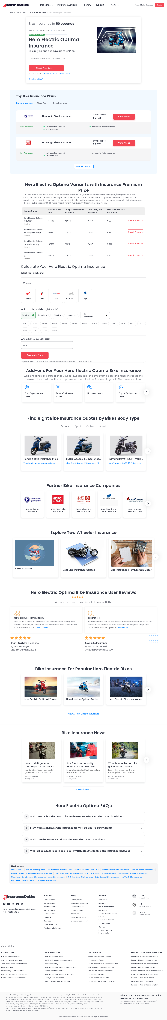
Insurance (45, 5)
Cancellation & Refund (80, 917)
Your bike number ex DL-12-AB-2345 (48, 58)
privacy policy (65, 73)
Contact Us (103, 900)
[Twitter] (21, 904)
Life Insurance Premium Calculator (101, 981)
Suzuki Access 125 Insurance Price (86, 459)
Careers (102, 927)
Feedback (102, 903)
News (114, 5)
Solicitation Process (106, 920)
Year (25, 345)
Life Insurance (49, 910)
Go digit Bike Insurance (46, 880)
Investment (48, 917)
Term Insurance (50, 914)
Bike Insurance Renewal (57, 869)
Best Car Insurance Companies (13, 978)
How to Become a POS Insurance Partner (147, 971)
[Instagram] (13, 904)
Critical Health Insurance (54, 971)
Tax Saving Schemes (52, 928)
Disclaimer (103, 910)
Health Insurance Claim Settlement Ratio (61, 967)
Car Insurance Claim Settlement (14, 974)
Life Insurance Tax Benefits (98, 978)
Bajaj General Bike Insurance (107, 877)
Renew (87, 5)
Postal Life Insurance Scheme (99, 956)
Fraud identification (106, 907)
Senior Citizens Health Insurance (57, 981)
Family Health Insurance (54, 978)
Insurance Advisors (67, 5)
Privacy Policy (76, 900)
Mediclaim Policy (51, 964)
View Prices (124, 116)
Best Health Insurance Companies (58, 960)
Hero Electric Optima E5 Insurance (43, 699)
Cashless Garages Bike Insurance (132, 873)
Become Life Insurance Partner (143, 967)
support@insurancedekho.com (23, 909)
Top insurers (94, 618)
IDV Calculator (7, 967)
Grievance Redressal (79, 903)
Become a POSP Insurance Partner (144, 956)
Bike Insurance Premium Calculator (131, 569)
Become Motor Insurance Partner (144, 960)
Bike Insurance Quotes (35, 869)
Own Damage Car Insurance (12, 971)
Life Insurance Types (96, 960)
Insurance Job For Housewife (142, 978)
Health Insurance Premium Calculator (60, 974)
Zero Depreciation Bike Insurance (69, 873)
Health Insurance (50, 907)
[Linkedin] (17, 904)
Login (159, 5)
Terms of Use (76, 914)
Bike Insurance (23, 568)
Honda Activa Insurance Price (40, 459)
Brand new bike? (36, 79)
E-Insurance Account (79, 921)
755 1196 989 (13, 912)
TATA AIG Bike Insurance (131, 877)
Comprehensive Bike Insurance (39, 873)
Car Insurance (49, 900)
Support (100, 5)
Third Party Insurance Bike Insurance (100, 873)
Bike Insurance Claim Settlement (116, 869)
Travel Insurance (50, 924)
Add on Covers (17, 873)
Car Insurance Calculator (11, 960)
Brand (29, 283)
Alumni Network (105, 923)
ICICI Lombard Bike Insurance (80, 877)
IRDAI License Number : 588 (134, 998)
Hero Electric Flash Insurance (125, 699)
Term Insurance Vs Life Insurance (101, 967)
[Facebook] (4, 904)
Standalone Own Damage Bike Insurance (28, 877)
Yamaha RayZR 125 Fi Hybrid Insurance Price (134, 459)
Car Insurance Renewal (10, 956)
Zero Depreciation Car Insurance (14, 964)
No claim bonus (95, 393)
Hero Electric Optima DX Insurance (86, 699)
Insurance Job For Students (142, 981)
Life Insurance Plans (96, 974)
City (86, 314)
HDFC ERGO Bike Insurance (22, 880)
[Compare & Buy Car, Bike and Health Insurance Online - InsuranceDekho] (16, 6)
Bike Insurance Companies (143, 869)
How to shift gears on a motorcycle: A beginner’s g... (39, 765)
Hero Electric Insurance (87, 713)
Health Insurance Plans (54, 956)
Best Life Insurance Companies (100, 971)
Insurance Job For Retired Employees (145, 985)
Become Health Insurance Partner (144, 964)
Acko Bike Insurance (56, 877)
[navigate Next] (146, 392)
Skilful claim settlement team (29, 618)
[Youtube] (8, 904)
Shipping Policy (77, 910)
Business (47, 921)
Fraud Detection (77, 907)
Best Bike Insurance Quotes (79, 569)
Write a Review (83, 660)
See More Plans (81, 166)
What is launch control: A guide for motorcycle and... (123, 765)
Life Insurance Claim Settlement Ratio (103, 964)
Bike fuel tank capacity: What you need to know (81, 765)
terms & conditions (50, 73)
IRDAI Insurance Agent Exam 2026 (144, 974)
